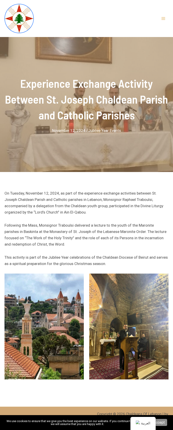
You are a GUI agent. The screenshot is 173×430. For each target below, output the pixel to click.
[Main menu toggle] (163, 18)
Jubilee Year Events (104, 130)
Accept (159, 422)
